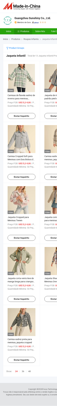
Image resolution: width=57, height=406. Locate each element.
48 (29, 371)
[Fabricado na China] (22, 6)
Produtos (24, 31)
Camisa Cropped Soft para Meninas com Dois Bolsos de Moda (21, 159)
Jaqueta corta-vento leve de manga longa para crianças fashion (21, 281)
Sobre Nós (40, 31)
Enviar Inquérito (21, 116)
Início (8, 31)
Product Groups (16, 47)
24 (16, 371)
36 (23, 371)
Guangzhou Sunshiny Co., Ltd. (32, 18)
